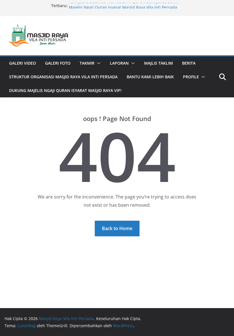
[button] (97, 63)
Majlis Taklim (158, 63)
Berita (188, 63)
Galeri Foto (57, 63)
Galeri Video (22, 63)
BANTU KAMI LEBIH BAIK (150, 76)
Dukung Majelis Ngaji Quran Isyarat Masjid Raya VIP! (65, 90)
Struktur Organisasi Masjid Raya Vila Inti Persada (63, 76)
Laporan (119, 63)
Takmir (87, 63)
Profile (191, 76)
